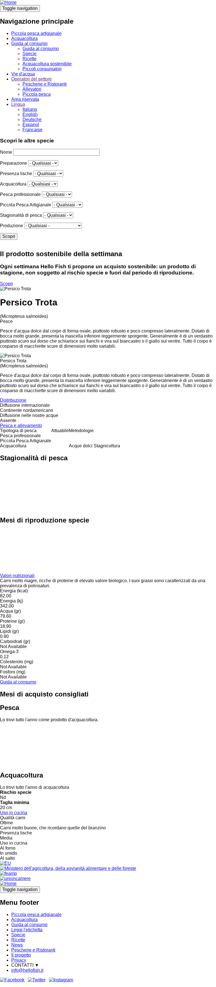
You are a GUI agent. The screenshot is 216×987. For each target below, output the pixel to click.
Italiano (29, 109)
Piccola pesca (36, 94)
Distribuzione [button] (13, 400)
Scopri (6, 283)
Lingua (18, 104)
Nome (6, 152)
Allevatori (31, 89)
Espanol (30, 124)
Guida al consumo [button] (18, 682)
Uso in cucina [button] (13, 812)
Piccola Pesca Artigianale (25, 204)
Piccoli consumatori (42, 68)
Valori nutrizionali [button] (17, 575)
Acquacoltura (24, 38)
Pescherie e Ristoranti (44, 84)
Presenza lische (16, 173)
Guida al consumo (29, 43)
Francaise (32, 129)
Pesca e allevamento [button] (21, 425)
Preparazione (13, 163)
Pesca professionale (20, 194)
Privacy (18, 960)
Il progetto (21, 955)
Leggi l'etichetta (26, 929)
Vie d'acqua (23, 74)
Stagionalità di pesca (21, 215)
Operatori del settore (31, 79)
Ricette (29, 58)
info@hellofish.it (27, 970)
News (17, 945)
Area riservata (25, 99)
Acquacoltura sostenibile (47, 63)
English (30, 114)
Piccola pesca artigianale (36, 33)
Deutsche (32, 119)
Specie (29, 53)
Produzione (11, 225)
